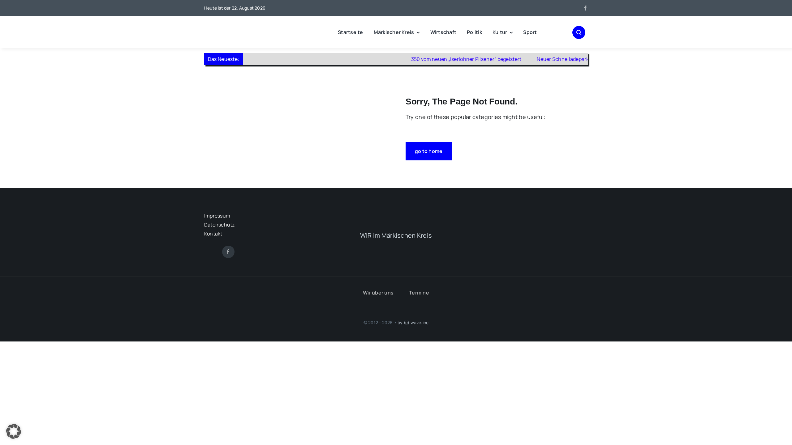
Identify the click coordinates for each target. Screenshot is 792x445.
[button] (13, 431)
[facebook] (585, 8)
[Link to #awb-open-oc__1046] (578, 32)
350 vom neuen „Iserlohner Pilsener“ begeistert (452, 59)
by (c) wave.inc (413, 322)
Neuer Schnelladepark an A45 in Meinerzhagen (578, 59)
